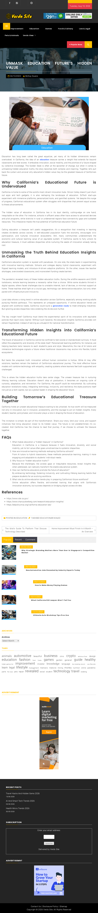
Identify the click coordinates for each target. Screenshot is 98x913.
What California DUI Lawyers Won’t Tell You (51, 600)
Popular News (76, 44)
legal (12, 667)
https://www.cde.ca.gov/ (18, 498)
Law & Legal (84, 28)
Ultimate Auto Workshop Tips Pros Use (51, 615)
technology (62, 671)
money (68, 667)
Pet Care (10, 672)
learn (5, 667)
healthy (90, 659)
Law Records (91, 664)
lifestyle (22, 667)
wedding (84, 672)
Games (48, 28)
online (83, 668)
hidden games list (7, 664)
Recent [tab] (18, 539)
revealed (55, 518)
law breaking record (78, 664)
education (44, 159)
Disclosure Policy (50, 906)
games (49, 659)
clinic (62, 656)
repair (21, 671)
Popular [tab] (7, 539)
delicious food (82, 656)
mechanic (44, 668)
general (68, 660)
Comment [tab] (30, 539)
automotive (22, 655)
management (34, 668)
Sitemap (63, 906)
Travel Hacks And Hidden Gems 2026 (23, 793)
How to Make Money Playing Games (51, 585)
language (66, 664)
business (51, 655)
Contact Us (36, 906)
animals (7, 656)
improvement (25, 663)
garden (59, 660)
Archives (6, 637)
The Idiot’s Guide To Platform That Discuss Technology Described (26, 530)
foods (39, 660)
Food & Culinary (65, 28)
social (42, 672)
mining (60, 668)
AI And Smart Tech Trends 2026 (20, 801)
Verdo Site (54, 849)
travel (75, 671)
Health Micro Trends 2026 (17, 808)
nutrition (76, 668)
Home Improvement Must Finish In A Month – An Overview (72, 530)
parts (4, 672)
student (49, 672)
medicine (52, 668)
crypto (71, 655)
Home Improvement (14, 28)
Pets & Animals (12, 35)
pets (16, 672)
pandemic (91, 668)
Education (34, 28)
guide (78, 659)
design (92, 656)
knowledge (53, 663)
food (34, 660)
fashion (24, 659)
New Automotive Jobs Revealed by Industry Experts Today (53, 570)
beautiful (38, 656)
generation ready (61, 306)
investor (41, 664)
